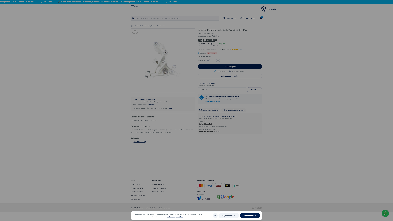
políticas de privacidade (175, 217)
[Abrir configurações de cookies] (215, 215)
